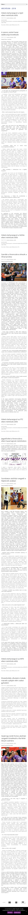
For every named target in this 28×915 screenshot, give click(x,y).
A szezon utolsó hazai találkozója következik (10, 33)
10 (25, 902)
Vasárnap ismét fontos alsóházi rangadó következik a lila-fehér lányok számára (13, 738)
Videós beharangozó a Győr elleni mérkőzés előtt (12, 14)
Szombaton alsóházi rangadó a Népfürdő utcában (13, 479)
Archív (8, 18)
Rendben (10, 912)
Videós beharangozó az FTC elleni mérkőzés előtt (12, 420)
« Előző (3, 902)
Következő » (23, 903)
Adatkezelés (17, 912)
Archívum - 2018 (12, 18)
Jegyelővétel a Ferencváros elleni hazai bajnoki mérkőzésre (13, 439)
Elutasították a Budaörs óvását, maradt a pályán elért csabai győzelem (13, 680)
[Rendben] (26, 911)
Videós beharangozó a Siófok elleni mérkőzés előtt (12, 236)
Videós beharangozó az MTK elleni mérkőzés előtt (12, 660)
